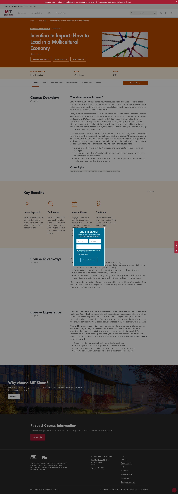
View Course (126, 2)
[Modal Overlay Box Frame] (89, 247)
